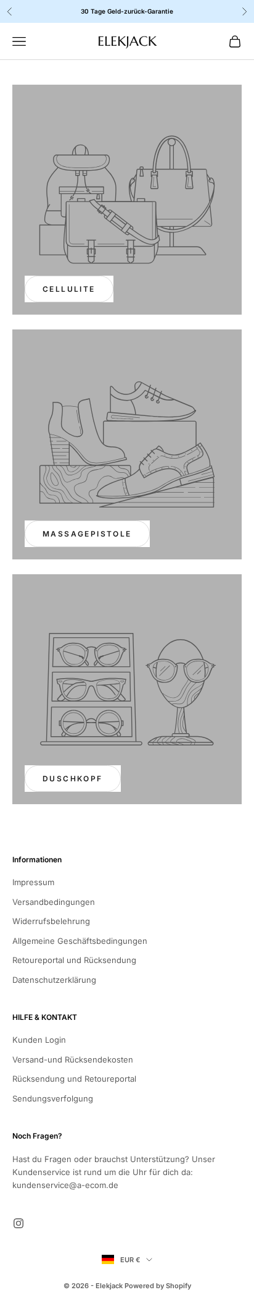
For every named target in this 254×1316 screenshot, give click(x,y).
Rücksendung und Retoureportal (74, 1079)
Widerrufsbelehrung (51, 921)
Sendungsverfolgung (52, 1098)
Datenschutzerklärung (54, 980)
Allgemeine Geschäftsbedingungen (79, 941)
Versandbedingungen (53, 902)
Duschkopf (73, 778)
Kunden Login (39, 1040)
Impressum (33, 882)
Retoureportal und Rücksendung (74, 960)
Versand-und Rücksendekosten (72, 1059)
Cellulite (69, 289)
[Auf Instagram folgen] (18, 1223)
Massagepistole (87, 533)
